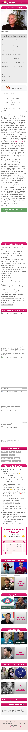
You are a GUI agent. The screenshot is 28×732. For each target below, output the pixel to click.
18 (14, 549)
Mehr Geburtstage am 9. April (14, 560)
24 (10, 551)
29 (3, 553)
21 (24, 549)
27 (20, 551)
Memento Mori (9, 727)
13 (20, 547)
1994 (22, 62)
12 (17, 547)
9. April (15, 54)
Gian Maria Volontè (20, 709)
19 (17, 549)
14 (24, 547)
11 (14, 547)
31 (10, 553)
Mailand (15, 58)
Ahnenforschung (19, 727)
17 (10, 549)
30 (7, 553)
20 (20, 549)
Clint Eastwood (19, 141)
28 (24, 551)
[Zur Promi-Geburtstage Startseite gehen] (9, 2)
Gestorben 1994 (7, 458)
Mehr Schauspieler (14, 629)
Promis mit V (16, 461)
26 (17, 551)
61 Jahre (15, 50)
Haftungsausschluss (20, 723)
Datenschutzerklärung (7, 723)
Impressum (14, 725)
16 (7, 549)
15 (3, 549)
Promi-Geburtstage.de (16, 722)
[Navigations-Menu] (25, 2)
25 (14, 551)
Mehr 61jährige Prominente (14, 594)
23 (7, 551)
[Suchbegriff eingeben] (21, 2)
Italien (20, 58)
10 (10, 547)
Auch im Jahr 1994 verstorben (14, 664)
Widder (15, 70)
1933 (19, 54)
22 (3, 551)
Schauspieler (6, 461)
